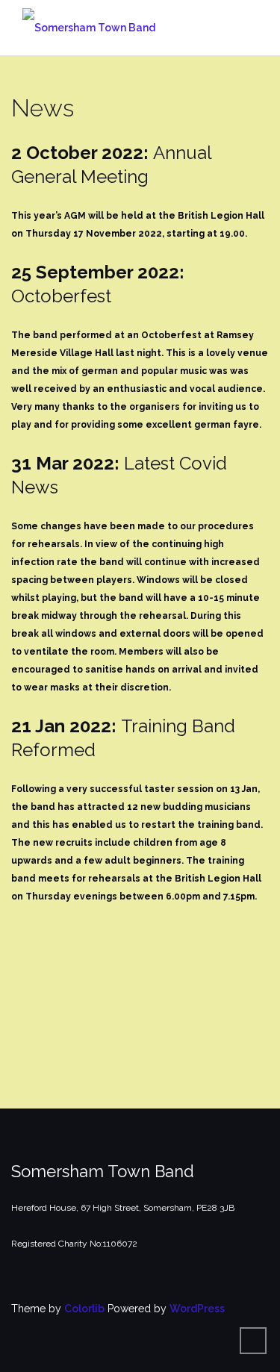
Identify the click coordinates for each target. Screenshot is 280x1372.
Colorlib (84, 1309)
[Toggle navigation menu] (253, 27)
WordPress (197, 1309)
